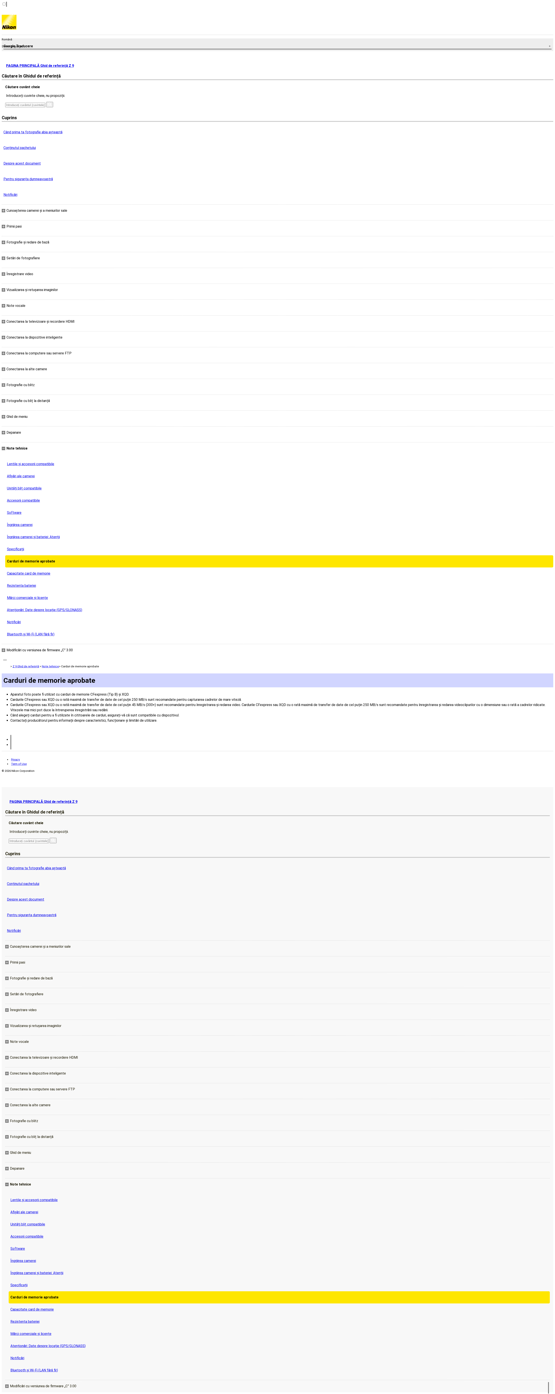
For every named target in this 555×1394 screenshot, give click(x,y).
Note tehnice (50, 666)
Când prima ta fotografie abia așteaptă (32, 132)
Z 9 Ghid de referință (26, 666)
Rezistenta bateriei (21, 586)
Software (14, 513)
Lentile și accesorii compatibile (30, 464)
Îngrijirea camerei (20, 525)
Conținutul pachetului (19, 148)
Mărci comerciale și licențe (27, 598)
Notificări (10, 195)
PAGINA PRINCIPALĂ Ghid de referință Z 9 (40, 66)
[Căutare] (49, 104)
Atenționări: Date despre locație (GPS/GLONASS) (44, 610)
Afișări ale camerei (21, 476)
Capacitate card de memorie (28, 573)
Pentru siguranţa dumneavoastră (28, 179)
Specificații (15, 549)
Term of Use (19, 764)
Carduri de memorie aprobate (31, 561)
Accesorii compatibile (23, 500)
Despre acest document (22, 163)
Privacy (15, 759)
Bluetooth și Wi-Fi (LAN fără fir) (30, 634)
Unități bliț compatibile (24, 488)
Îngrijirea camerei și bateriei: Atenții (33, 537)
